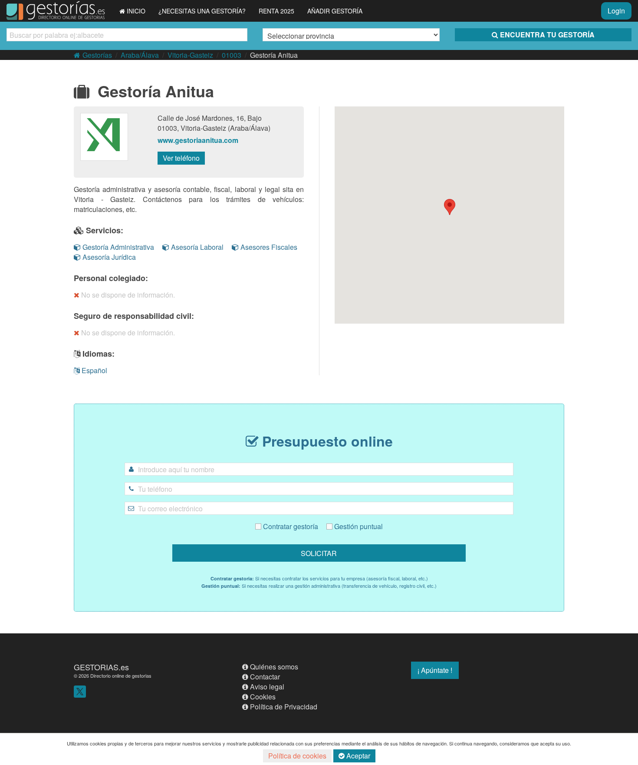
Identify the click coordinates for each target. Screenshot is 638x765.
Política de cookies (297, 756)
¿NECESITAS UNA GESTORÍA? (202, 11)
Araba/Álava (140, 55)
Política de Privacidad (283, 707)
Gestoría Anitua (274, 55)
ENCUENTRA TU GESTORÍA (547, 35)
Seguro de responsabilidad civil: (134, 315)
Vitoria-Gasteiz (190, 55)
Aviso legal (267, 687)
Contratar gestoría (289, 526)
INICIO (136, 11)
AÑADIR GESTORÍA (334, 11)
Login (616, 11)
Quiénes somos (274, 667)
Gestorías (97, 55)
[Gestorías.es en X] (80, 691)
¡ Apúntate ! (435, 670)
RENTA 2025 (276, 11)
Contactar (265, 677)
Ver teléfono (181, 158)
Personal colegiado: (111, 278)
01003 (231, 55)
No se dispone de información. (128, 295)
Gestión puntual (357, 526)
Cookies (263, 697)
